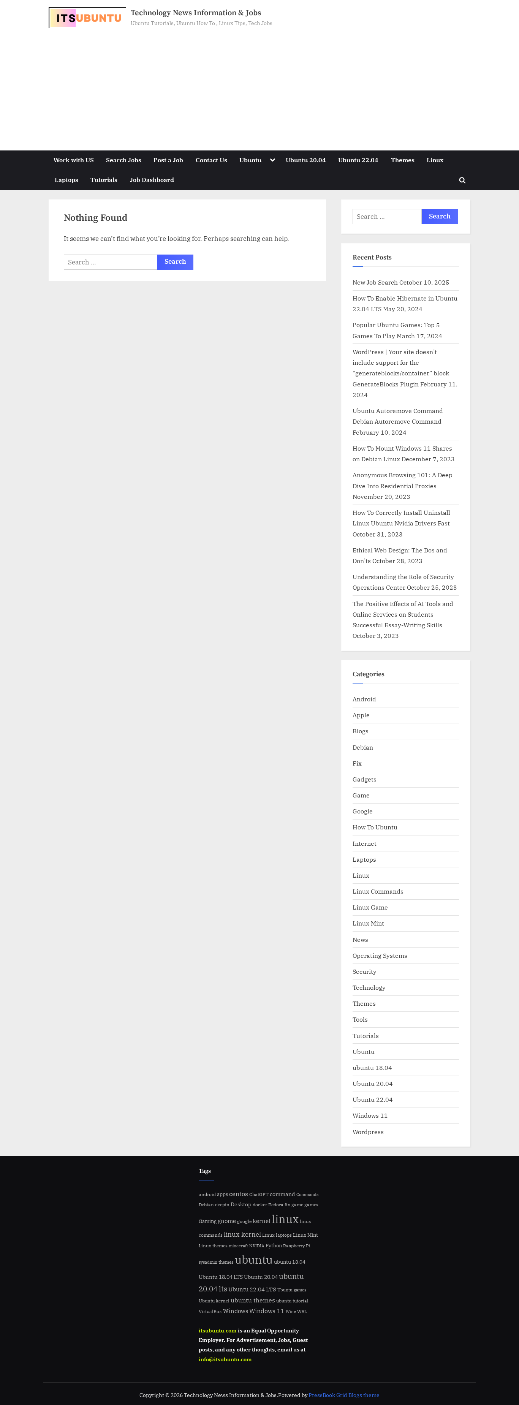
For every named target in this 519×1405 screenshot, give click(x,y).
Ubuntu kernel (214, 1301)
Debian (363, 747)
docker (260, 1204)
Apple (361, 715)
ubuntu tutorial (292, 1301)
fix (287, 1204)
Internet (365, 843)
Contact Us (211, 160)
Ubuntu (250, 160)
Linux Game (370, 907)
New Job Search (375, 282)
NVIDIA (256, 1245)
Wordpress (368, 1132)
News (360, 939)
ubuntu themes (253, 1300)
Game (361, 795)
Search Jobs (123, 160)
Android (364, 699)
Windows (235, 1311)
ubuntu (254, 1259)
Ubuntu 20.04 (306, 160)
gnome (227, 1221)
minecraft (238, 1245)
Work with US (74, 160)
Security (365, 971)
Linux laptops (277, 1235)
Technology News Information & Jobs (196, 13)
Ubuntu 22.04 (358, 160)
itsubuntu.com (218, 1330)
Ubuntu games (291, 1290)
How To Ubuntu (375, 827)
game (297, 1204)
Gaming (208, 1221)
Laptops (66, 180)
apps (222, 1194)
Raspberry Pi (296, 1245)
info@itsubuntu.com (225, 1359)
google (244, 1221)
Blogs (361, 731)
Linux (435, 160)
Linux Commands (378, 891)
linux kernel (242, 1234)
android (207, 1194)
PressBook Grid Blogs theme (344, 1395)
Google (363, 811)
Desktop (241, 1204)
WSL (302, 1311)
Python (274, 1245)
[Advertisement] (259, 85)
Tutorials (103, 180)
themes (226, 1262)
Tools (360, 1019)
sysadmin (208, 1262)
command (282, 1194)
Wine (291, 1311)
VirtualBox (210, 1311)
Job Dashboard (152, 180)
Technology (369, 987)
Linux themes (213, 1245)
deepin (222, 1204)
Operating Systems (380, 955)
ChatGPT (259, 1194)
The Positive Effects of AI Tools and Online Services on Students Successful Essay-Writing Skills (403, 614)
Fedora (275, 1204)
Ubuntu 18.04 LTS (221, 1276)
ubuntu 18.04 (372, 1067)
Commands (307, 1194)
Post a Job (168, 160)
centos (238, 1194)
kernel (262, 1221)
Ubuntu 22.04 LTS (252, 1289)
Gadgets (365, 779)
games (311, 1204)
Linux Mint (368, 923)
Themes (403, 160)
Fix (357, 763)
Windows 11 (370, 1115)
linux (285, 1219)
